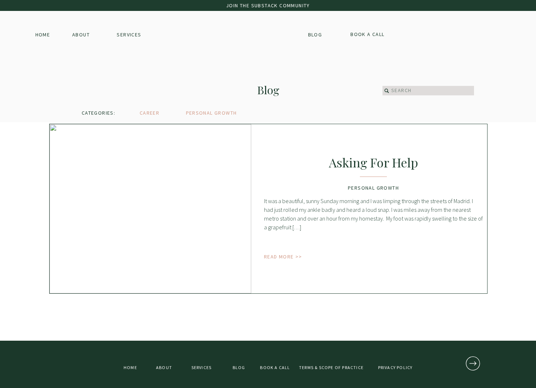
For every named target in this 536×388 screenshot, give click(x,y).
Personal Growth (373, 188)
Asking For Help (373, 162)
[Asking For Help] (150, 208)
